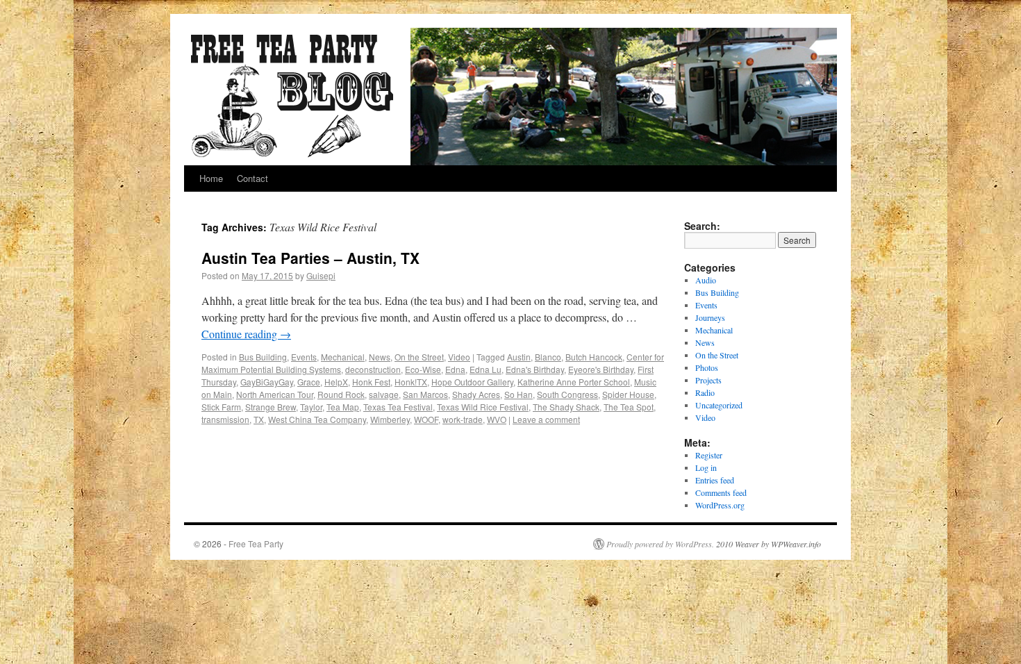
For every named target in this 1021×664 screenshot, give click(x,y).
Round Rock (341, 394)
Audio (705, 279)
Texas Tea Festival (398, 407)
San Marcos (425, 394)
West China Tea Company (317, 419)
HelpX (336, 382)
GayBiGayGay (266, 382)
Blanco (548, 357)
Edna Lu (485, 369)
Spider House (628, 394)
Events (304, 357)
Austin (519, 357)
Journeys (710, 317)
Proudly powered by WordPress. (660, 543)
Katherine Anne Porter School (573, 382)
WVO (496, 419)
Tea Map (342, 407)
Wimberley (390, 419)
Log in (706, 467)
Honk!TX (411, 382)
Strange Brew (270, 407)
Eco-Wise (423, 369)
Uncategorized (718, 404)
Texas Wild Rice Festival (483, 407)
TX (259, 419)
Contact (252, 178)
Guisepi (320, 275)
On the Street (419, 357)
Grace (308, 382)
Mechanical (343, 357)
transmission (225, 419)
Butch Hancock (593, 357)
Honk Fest (371, 382)
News (379, 357)
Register (708, 454)
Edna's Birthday (535, 369)
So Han (518, 394)
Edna (455, 369)
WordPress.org (720, 505)
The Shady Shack (566, 407)
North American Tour (274, 394)
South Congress (567, 394)
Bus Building (263, 357)
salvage (384, 394)
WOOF (426, 419)
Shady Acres (476, 394)
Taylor (311, 407)
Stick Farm (221, 407)
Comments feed (721, 492)
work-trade (462, 419)
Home (211, 178)
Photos (706, 367)
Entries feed (714, 479)
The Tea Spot (629, 407)
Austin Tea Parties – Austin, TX (310, 257)
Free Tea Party (256, 543)
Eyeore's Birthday (600, 369)
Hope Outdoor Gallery (472, 382)
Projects (708, 379)
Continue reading (246, 333)
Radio (705, 392)
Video (459, 357)
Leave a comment (546, 419)
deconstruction (373, 369)
